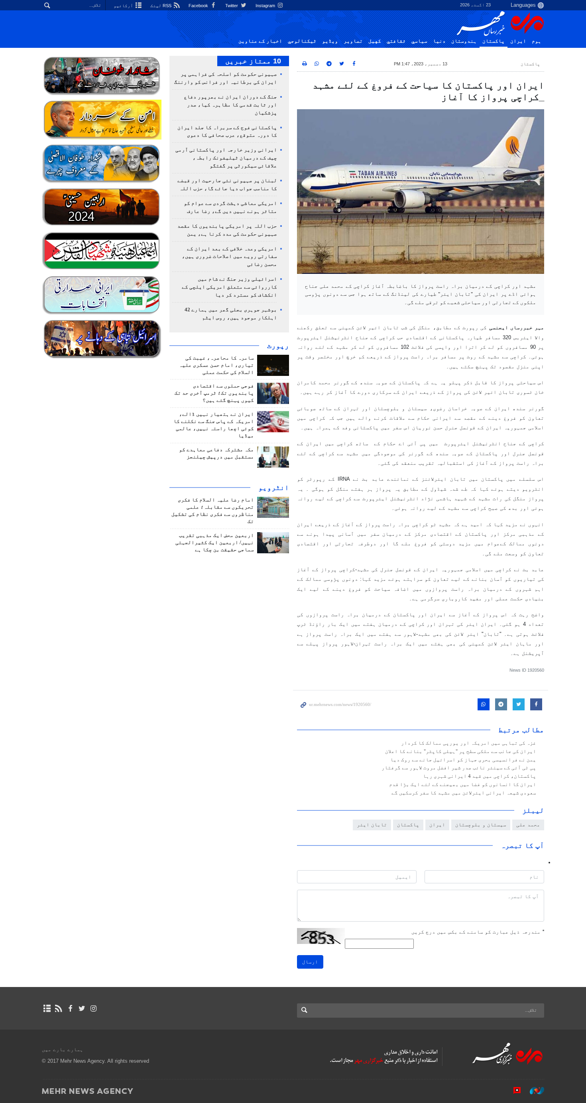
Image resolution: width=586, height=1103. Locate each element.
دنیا (439, 41)
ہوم (536, 41)
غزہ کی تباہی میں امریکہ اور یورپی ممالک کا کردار (468, 743)
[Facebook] (70, 1009)
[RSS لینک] (58, 1009)
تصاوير (353, 41)
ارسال (310, 962)
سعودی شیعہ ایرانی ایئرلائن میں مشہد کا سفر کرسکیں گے (463, 793)
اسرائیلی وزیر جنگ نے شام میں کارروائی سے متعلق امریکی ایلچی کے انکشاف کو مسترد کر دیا (229, 287)
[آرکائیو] (47, 1009)
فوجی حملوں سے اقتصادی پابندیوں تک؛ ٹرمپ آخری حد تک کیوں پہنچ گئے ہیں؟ (214, 393)
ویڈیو (330, 41)
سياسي (419, 41)
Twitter (232, 5)
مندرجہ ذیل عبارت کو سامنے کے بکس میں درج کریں (477, 932)
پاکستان (493, 41)
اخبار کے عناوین (260, 41)
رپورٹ (278, 346)
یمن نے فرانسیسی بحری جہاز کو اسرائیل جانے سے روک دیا (463, 760)
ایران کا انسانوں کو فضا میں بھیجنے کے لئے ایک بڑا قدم (462, 784)
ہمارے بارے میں (62, 1049)
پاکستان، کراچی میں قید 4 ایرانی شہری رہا (479, 776)
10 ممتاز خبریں (253, 61)
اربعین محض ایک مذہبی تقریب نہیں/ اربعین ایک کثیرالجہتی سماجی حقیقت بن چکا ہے (214, 542)
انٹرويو (273, 488)
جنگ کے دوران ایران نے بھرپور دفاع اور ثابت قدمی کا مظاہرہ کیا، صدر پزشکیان (230, 105)
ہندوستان (464, 41)
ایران (518, 41)
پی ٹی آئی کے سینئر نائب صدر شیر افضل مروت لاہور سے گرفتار (458, 768)
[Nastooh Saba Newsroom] (533, 1090)
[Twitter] (82, 1009)
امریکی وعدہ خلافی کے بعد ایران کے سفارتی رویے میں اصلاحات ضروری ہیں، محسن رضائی (229, 256)
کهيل (374, 41)
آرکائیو (124, 5)
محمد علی (528, 825)
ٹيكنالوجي (302, 41)
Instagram (266, 5)
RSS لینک (161, 5)
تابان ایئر (372, 825)
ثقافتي (396, 41)
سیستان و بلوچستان (480, 825)
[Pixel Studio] (513, 1090)
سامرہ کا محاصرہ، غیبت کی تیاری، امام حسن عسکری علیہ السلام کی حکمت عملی (216, 365)
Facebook (199, 5)
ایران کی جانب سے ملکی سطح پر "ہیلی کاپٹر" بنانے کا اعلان (460, 751)
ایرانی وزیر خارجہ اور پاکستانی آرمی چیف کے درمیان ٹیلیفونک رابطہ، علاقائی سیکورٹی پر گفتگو (226, 158)
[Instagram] (93, 1009)
